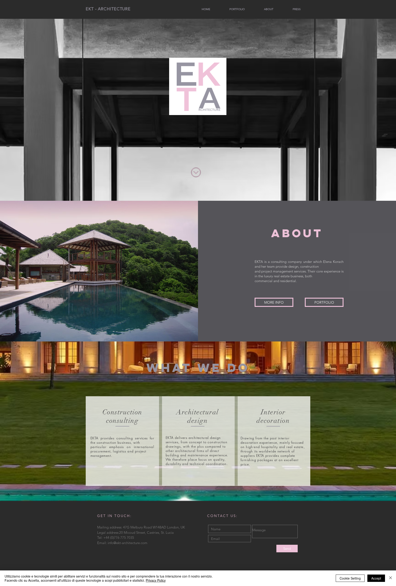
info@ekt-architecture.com (127, 543)
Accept (376, 578)
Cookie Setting (350, 578)
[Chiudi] (390, 578)
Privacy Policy (156, 580)
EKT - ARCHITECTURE (108, 8)
